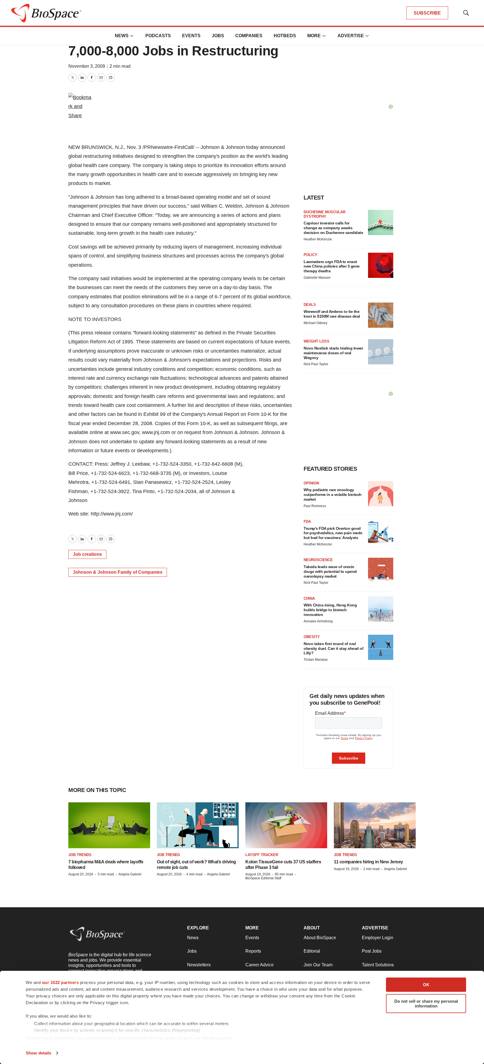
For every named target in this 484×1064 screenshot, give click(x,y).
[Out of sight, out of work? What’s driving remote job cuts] (198, 825)
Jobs (218, 35)
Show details (38, 1053)
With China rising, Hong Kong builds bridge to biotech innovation (330, 610)
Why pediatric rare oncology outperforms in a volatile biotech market (333, 494)
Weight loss (316, 341)
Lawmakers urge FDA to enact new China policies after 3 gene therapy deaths (332, 266)
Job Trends (80, 855)
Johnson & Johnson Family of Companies (117, 572)
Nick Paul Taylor (316, 364)
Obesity (312, 637)
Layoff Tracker (261, 855)
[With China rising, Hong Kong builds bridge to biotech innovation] (380, 609)
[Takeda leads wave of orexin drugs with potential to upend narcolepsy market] (380, 570)
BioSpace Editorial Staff (263, 878)
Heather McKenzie (318, 239)
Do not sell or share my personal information (426, 1003)
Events (191, 35)
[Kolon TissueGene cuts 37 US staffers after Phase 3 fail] (286, 825)
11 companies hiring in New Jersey (368, 861)
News (122, 35)
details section (217, 1038)
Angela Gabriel (129, 874)
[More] (132, 36)
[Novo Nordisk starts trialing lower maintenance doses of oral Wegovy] (380, 351)
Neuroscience (318, 560)
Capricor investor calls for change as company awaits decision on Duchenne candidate (333, 228)
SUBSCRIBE (427, 13)
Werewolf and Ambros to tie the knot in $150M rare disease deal (332, 313)
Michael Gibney (315, 323)
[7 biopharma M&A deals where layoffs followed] (109, 825)
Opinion (311, 483)
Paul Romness (315, 506)
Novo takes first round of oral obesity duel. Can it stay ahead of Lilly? (333, 648)
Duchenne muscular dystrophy (324, 214)
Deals (310, 305)
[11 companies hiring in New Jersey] (375, 825)
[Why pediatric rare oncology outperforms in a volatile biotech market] (380, 493)
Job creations (87, 554)
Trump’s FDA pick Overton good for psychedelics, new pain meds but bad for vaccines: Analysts (333, 533)
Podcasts (158, 35)
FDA (307, 521)
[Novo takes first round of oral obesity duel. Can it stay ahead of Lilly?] (380, 647)
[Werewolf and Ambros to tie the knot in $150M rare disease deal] (380, 315)
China (309, 598)
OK (426, 984)
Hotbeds (285, 35)
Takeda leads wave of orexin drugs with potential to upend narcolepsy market (330, 571)
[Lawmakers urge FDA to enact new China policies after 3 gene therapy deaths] (380, 265)
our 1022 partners (60, 982)
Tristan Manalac (316, 660)
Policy (310, 255)
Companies (248, 35)
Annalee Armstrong (318, 621)
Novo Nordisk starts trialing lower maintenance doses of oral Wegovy (333, 353)
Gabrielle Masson (317, 278)
